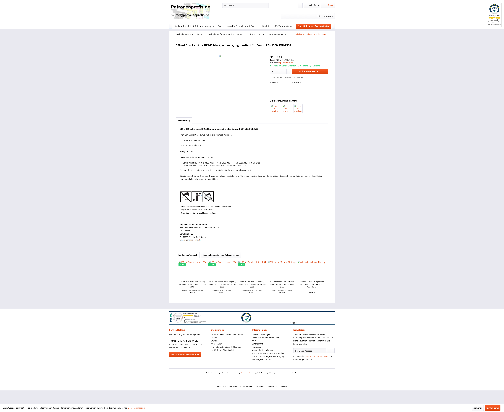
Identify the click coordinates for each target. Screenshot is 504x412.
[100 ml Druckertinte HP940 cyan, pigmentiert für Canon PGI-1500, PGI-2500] (252, 270)
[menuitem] (245, 5)
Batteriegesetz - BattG (261, 359)
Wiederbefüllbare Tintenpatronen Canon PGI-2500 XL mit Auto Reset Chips (281, 284)
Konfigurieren (492, 408)
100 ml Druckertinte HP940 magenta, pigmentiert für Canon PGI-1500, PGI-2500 (222, 284)
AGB (254, 341)
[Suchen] (266, 5)
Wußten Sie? (216, 344)
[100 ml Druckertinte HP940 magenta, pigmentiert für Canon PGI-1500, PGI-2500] (222, 270)
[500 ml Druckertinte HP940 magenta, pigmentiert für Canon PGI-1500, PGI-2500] (286, 108)
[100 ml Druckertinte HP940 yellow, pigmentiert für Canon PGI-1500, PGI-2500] (192, 270)
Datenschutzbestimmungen (317, 356)
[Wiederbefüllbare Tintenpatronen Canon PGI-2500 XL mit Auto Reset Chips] (282, 270)
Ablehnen (478, 408)
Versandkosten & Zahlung (263, 350)
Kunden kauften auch (187, 255)
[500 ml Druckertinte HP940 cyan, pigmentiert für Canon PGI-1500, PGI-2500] (274, 108)
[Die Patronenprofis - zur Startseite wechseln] (190, 12)
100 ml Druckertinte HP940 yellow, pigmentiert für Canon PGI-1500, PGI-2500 (192, 284)
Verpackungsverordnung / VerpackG (268, 353)
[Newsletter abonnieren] (330, 350)
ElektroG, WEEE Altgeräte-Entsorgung (268, 356)
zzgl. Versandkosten (285, 62)
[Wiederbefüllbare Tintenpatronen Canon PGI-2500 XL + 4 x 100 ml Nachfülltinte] (311, 270)
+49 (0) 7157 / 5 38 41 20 (183, 341)
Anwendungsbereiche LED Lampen (226, 347)
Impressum (257, 347)
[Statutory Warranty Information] (299, 91)
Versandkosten (246, 373)
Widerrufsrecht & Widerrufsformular (227, 334)
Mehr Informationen (137, 408)
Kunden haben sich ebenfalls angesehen (221, 255)
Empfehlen (299, 77)
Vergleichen (277, 77)
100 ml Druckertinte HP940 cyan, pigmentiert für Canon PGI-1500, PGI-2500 (252, 284)
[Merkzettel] (300, 5)
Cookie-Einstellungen (261, 334)
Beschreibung (184, 120)
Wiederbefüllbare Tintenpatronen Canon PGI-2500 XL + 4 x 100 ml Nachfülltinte (312, 284)
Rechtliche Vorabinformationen (265, 337)
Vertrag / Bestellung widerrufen (185, 354)
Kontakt (214, 337)
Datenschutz (257, 344)
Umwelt (214, 341)
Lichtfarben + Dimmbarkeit (222, 350)
